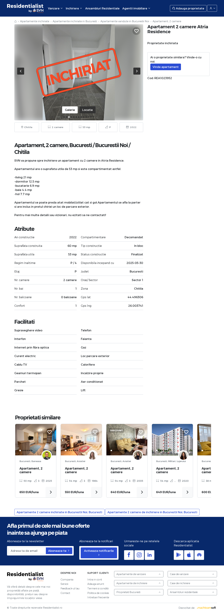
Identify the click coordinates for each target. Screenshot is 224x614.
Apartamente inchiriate (34, 21)
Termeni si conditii (97, 588)
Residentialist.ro (25, 8)
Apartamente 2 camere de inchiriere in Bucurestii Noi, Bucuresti (152, 512)
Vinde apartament (166, 66)
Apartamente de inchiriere (131, 583)
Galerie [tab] (70, 109)
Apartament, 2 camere (31, 470)
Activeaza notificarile (99, 550)
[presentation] (20, 71)
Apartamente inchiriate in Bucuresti (75, 21)
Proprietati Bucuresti (128, 592)
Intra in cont (94, 579)
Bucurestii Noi (111, 145)
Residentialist (25, 576)
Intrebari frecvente (98, 597)
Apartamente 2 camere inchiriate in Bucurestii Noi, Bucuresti (59, 512)
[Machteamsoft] (206, 608)
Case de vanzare (179, 574)
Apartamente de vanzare (131, 574)
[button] (64, 117)
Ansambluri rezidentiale (184, 592)
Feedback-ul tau (70, 588)
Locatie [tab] (87, 109)
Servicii (64, 583)
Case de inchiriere (180, 583)
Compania (67, 579)
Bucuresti (80, 145)
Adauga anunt (95, 583)
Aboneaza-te (57, 550)
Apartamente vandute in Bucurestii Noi (124, 21)
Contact (65, 592)
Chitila (21, 152)
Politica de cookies (98, 592)
